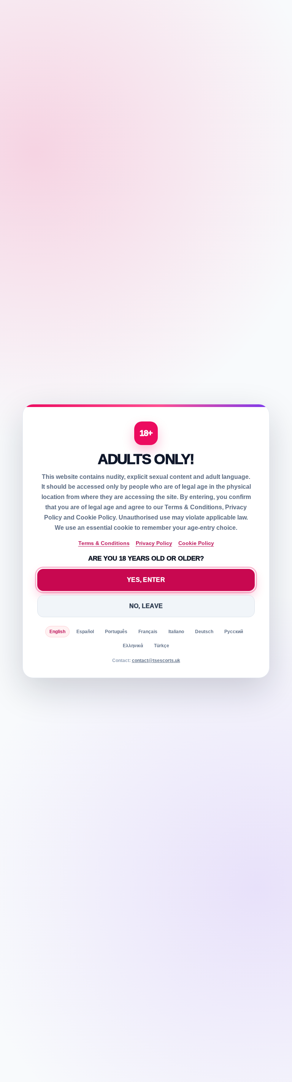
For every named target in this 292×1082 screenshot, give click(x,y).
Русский (233, 631)
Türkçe (161, 645)
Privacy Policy (154, 543)
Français (147, 631)
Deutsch (204, 631)
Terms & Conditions (104, 543)
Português (116, 631)
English (57, 631)
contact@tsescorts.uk (156, 660)
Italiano (176, 631)
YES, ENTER (146, 580)
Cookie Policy (196, 543)
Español (85, 631)
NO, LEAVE (146, 606)
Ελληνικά (133, 645)
